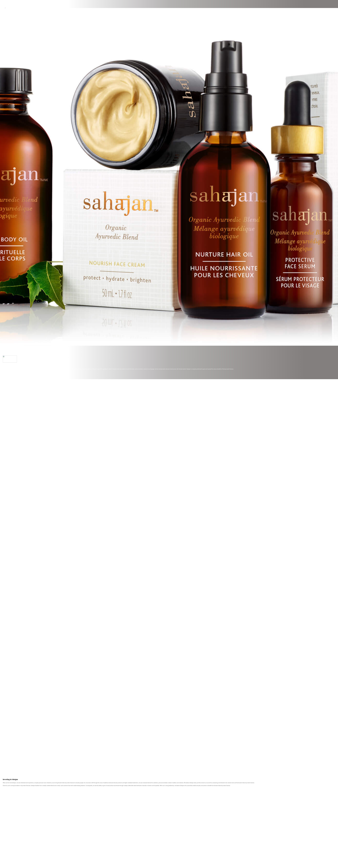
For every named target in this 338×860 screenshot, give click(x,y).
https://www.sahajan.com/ (10, 372)
